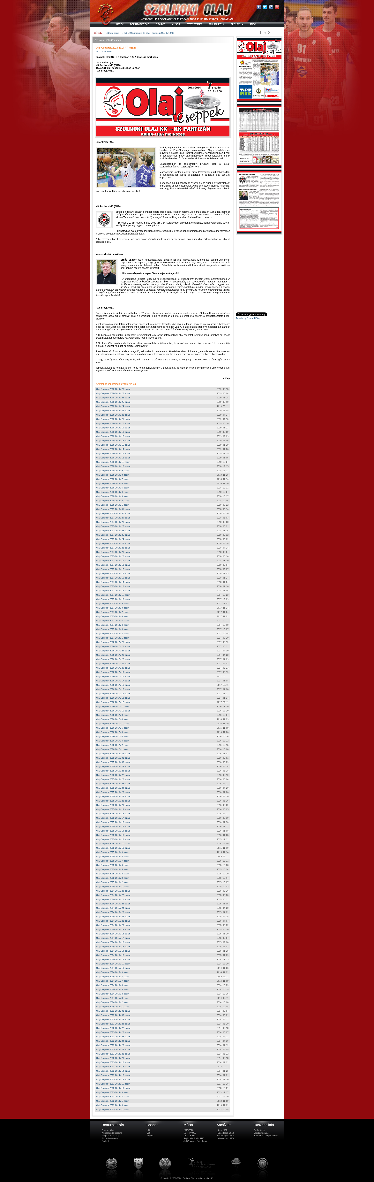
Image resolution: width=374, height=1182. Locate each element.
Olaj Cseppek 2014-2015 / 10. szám (113, 968)
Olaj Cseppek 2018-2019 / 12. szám (113, 458)
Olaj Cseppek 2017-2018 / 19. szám (113, 560)
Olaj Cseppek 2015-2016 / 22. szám (113, 796)
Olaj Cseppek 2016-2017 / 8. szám (112, 719)
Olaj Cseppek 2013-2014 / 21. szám (113, 1054)
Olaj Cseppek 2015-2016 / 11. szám (113, 843)
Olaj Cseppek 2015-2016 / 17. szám (113, 818)
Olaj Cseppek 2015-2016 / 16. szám (113, 822)
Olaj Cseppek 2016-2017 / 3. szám (112, 741)
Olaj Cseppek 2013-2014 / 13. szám (113, 1075)
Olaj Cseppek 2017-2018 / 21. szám (113, 552)
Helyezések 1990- (225, 1138)
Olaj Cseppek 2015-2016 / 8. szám (112, 856)
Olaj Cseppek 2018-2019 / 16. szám (113, 440)
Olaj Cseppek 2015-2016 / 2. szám (112, 882)
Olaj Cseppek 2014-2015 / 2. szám (112, 1002)
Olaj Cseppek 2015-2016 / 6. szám (112, 865)
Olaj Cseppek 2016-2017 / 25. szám (113, 646)
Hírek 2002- (222, 1130)
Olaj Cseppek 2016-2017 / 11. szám (113, 706)
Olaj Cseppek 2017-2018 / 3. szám (112, 629)
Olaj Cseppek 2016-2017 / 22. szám (113, 659)
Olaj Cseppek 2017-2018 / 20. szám (113, 556)
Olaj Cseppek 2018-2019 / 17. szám (113, 436)
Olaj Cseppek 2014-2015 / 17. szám (113, 938)
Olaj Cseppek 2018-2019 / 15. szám (113, 445)
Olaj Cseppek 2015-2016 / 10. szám (113, 848)
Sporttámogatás (261, 1133)
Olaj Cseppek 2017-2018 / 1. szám (112, 638)
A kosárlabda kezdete (112, 1133)
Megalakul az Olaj (110, 1135)
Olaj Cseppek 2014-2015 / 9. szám (112, 972)
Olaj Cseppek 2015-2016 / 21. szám (113, 801)
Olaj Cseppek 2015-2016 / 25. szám (113, 783)
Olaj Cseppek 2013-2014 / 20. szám (113, 1058)
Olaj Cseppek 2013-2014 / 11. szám (113, 1084)
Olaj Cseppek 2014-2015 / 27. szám (113, 895)
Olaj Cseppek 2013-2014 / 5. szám (112, 1101)
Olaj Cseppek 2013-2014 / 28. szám (113, 1024)
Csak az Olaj (108, 1130)
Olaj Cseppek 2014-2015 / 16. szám (113, 942)
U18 (148, 1133)
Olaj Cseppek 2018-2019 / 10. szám (113, 466)
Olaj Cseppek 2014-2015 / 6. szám (112, 985)
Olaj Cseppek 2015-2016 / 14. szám (113, 831)
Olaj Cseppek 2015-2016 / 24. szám (113, 788)
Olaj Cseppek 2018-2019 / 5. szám (112, 488)
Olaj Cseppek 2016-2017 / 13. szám (113, 698)
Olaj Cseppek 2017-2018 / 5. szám (112, 620)
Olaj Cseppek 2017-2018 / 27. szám (113, 526)
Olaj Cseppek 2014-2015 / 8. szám (112, 976)
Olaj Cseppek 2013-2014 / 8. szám (112, 1096)
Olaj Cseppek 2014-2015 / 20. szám (113, 925)
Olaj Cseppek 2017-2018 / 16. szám (113, 573)
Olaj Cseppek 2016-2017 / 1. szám (112, 749)
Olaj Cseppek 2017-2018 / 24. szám (113, 539)
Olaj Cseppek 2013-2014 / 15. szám (113, 1066)
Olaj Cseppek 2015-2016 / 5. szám (112, 869)
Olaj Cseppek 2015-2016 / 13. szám (113, 835)
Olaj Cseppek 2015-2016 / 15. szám (113, 826)
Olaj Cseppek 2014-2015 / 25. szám (113, 903)
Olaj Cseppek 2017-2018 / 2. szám (112, 633)
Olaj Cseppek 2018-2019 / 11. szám (113, 462)
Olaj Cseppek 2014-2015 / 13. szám (113, 955)
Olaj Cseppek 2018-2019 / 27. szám (113, 393)
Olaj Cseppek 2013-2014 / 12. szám (113, 1079)
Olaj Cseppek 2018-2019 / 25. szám (113, 402)
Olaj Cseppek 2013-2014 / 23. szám (113, 1045)
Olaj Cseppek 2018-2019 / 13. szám (113, 453)
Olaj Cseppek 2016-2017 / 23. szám (113, 655)
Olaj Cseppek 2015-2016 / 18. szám (113, 813)
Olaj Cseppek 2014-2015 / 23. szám (113, 912)
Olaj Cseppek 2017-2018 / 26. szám (113, 530)
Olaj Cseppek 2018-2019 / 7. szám (112, 479)
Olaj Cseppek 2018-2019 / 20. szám (113, 423)
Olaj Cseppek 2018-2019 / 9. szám (112, 470)
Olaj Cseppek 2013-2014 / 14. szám (113, 1071)
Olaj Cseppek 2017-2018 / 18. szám (113, 565)
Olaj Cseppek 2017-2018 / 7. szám (112, 612)
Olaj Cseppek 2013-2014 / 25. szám (113, 1036)
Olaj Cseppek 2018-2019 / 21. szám (113, 419)
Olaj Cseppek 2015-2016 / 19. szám (113, 809)
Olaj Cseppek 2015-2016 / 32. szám (113, 753)
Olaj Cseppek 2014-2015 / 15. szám (113, 946)
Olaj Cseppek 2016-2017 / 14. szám (113, 693)
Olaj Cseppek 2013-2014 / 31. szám (113, 1011)
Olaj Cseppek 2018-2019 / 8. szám (112, 475)
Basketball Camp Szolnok (266, 1135)
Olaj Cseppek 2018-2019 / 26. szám (113, 397)
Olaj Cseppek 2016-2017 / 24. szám (113, 650)
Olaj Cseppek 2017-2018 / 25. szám (113, 535)
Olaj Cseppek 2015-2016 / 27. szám (113, 775)
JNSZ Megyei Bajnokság (195, 1141)
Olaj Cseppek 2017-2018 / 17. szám (113, 569)
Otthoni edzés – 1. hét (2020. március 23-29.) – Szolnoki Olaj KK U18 (140, 33)
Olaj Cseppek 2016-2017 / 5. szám (112, 732)
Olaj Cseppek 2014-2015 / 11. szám (113, 964)
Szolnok (105, 1141)
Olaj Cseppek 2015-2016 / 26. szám (113, 779)
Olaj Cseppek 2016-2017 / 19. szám (113, 672)
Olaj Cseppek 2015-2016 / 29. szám (113, 766)
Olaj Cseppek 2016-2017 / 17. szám (113, 680)
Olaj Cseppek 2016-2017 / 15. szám (113, 689)
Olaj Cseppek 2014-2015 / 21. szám (113, 921)
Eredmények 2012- (226, 1135)
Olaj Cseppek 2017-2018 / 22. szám (113, 548)
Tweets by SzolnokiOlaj (248, 318)
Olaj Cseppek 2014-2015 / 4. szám (112, 994)
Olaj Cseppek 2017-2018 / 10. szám (113, 599)
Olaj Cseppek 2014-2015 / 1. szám (112, 1006)
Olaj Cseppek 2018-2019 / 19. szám (113, 427)
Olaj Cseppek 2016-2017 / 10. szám (113, 711)
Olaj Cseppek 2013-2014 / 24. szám (113, 1041)
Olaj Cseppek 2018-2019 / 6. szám (112, 483)
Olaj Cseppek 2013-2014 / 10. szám (113, 1088)
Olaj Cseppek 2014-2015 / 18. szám (113, 934)
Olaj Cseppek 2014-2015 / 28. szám (113, 891)
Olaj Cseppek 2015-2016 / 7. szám (112, 861)
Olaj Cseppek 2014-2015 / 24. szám (113, 908)
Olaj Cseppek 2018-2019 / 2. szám (112, 500)
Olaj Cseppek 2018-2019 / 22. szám (113, 415)
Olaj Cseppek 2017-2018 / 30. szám (113, 513)
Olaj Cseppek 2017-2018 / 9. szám (112, 603)
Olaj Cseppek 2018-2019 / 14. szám (113, 449)
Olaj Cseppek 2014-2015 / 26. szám (113, 899)
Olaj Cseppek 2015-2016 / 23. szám (113, 792)
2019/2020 (188, 1130)
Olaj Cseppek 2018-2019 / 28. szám (113, 389)
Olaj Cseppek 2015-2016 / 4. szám (112, 873)
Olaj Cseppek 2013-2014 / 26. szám (113, 1032)
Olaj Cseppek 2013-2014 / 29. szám (113, 1019)
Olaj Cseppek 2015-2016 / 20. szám (113, 805)
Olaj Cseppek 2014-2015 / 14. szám (113, 951)
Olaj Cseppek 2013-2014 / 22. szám (113, 1049)
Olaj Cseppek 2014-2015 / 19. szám (113, 929)
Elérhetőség (259, 1130)
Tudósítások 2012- (226, 1133)
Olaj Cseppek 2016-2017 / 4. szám (112, 736)
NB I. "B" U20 (189, 1135)
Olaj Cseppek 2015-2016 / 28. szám (113, 771)
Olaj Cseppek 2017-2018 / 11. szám (113, 595)
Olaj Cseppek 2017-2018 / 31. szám (113, 509)
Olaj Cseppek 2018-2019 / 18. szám (113, 432)
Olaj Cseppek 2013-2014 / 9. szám (112, 1092)
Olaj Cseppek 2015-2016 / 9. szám (112, 852)
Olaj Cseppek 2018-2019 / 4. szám (112, 492)
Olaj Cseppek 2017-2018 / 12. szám (113, 590)
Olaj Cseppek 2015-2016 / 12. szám (113, 839)
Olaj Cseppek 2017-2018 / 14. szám (113, 582)
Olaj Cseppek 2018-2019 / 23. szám (113, 410)
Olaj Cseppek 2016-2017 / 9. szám (112, 715)
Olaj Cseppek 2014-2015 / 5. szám (112, 989)
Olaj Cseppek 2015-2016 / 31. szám (113, 758)
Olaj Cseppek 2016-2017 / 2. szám (112, 745)
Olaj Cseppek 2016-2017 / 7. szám (112, 723)
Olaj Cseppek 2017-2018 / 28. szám (113, 522)
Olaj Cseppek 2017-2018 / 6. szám (112, 616)
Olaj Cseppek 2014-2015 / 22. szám (113, 916)
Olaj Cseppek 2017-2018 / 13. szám (113, 586)
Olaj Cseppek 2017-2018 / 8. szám (112, 608)
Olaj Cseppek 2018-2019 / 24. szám (113, 406)
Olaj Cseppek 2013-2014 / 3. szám (112, 1105)
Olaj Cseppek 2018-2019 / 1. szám (112, 505)
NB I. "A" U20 (189, 1133)
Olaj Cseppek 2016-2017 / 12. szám (113, 702)
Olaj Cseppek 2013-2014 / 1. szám (112, 1109)
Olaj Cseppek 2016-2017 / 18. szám (113, 676)
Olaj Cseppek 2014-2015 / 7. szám (112, 981)
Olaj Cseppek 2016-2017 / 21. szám (113, 663)
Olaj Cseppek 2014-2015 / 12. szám (113, 959)
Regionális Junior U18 (193, 1138)
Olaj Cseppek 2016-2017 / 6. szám (112, 728)
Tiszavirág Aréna (110, 1138)
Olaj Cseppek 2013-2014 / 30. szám (113, 1015)
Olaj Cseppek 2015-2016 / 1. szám (112, 886)
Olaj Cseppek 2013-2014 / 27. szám (113, 1028)
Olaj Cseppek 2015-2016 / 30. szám (113, 762)
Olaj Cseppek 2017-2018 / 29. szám (113, 518)
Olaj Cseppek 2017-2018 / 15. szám (113, 578)
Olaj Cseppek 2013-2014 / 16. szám (113, 1062)
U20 (148, 1130)
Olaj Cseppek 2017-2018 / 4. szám (112, 625)
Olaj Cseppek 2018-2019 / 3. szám (112, 496)
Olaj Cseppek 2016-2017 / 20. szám (113, 668)
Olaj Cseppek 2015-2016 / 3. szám (112, 878)
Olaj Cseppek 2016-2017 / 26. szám (113, 642)
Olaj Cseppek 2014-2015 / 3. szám (112, 998)
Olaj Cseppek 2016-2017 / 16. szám (113, 685)
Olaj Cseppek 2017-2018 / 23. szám (113, 543)
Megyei (149, 1135)
